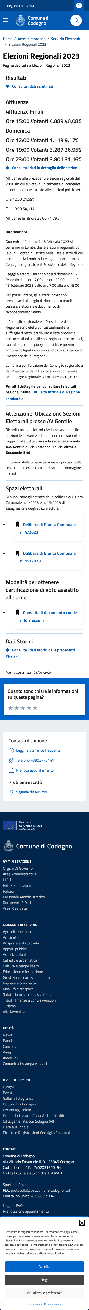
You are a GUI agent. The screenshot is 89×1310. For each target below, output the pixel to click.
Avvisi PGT (11, 1058)
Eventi (8, 1092)
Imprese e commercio (20, 983)
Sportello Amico (15, 1184)
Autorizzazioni (14, 954)
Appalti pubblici (15, 949)
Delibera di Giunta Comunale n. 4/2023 (48, 528)
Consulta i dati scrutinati (32, 86)
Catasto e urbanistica (20, 960)
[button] (82, 1222)
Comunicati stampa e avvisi (25, 1063)
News (7, 1035)
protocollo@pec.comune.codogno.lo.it (40, 1190)
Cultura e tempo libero (21, 966)
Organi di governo (18, 868)
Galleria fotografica (18, 1098)
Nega (45, 1279)
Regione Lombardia (20, 5)
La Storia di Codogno (19, 1104)
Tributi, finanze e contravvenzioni (30, 1000)
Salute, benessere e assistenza (27, 994)
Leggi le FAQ (13, 1205)
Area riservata (15, 908)
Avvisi (8, 1052)
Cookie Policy (34, 1304)
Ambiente (11, 937)
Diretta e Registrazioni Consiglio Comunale (37, 1132)
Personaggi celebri (17, 1110)
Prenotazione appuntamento (26, 1211)
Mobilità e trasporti (18, 989)
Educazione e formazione (23, 971)
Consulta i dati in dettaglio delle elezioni (45, 168)
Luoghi (8, 1087)
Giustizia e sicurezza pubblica (26, 977)
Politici (8, 891)
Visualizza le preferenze (44, 1292)
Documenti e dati (17, 902)
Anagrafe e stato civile (21, 943)
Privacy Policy (52, 1304)
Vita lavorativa (14, 1011)
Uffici (7, 880)
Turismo (9, 1006)
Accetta (44, 1266)
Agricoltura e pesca (18, 931)
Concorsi (10, 1046)
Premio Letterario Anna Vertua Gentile (34, 1115)
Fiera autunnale (15, 1127)
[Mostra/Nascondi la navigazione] (6, 20)
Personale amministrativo (24, 897)
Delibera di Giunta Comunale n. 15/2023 (48, 557)
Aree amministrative (20, 874)
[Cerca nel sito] (76, 20)
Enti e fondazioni (17, 885)
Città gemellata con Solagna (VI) (28, 1121)
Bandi (7, 1041)
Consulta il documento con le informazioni (48, 616)
